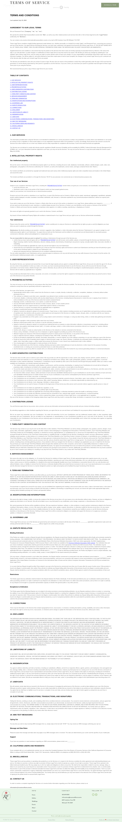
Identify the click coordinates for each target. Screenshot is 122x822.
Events (76, 5)
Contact (95, 5)
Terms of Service (69, 819)
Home (33, 795)
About (85, 5)
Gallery (53, 5)
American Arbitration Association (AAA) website (82, 543)
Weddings (65, 5)
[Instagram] (96, 794)
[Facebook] (93, 794)
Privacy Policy (51, 819)
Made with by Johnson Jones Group (109, 819)
